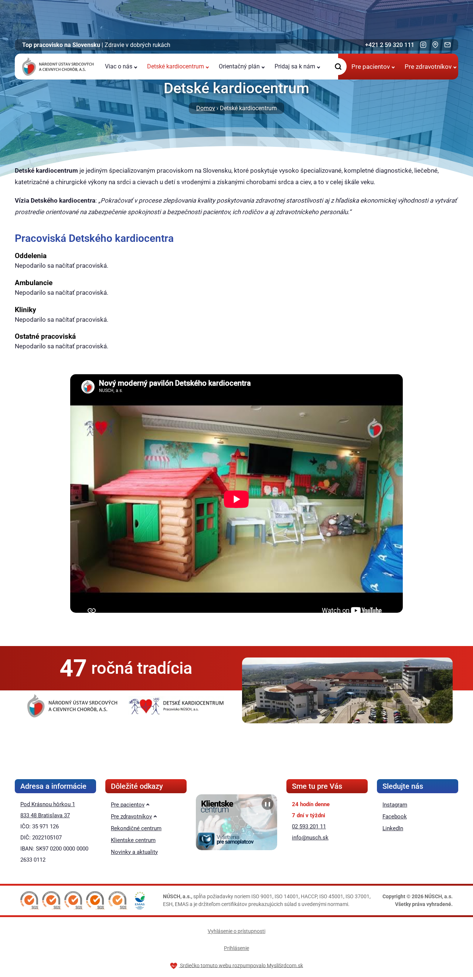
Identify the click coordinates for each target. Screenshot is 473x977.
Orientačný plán (239, 66)
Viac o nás (118, 66)
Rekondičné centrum (136, 828)
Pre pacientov (370, 66)
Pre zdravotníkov (428, 66)
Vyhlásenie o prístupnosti (236, 931)
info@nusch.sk (310, 837)
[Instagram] (423, 44)
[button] (29, 900)
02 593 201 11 (309, 826)
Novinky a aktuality (134, 852)
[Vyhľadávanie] (338, 66)
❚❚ (267, 804)
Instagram (394, 804)
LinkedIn (392, 828)
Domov (205, 108)
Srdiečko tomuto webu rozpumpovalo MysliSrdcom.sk (241, 965)
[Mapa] (435, 44)
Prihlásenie (236, 948)
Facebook (394, 816)
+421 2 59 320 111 (389, 44)
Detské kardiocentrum (175, 66)
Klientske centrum (133, 840)
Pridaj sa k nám (295, 66)
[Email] (447, 44)
